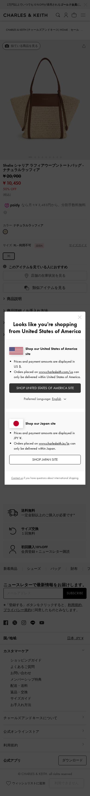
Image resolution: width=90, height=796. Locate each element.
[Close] (79, 317)
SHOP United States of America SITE (45, 388)
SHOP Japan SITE (45, 459)
